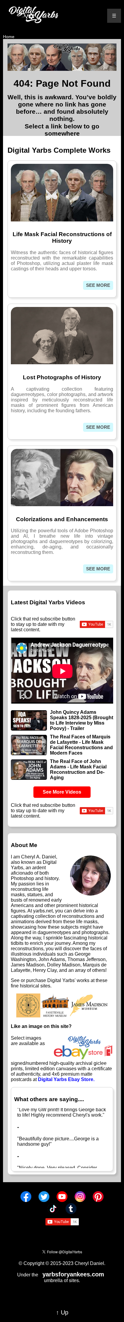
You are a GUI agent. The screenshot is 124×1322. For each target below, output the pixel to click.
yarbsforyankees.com (73, 1274)
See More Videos (62, 792)
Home (8, 36)
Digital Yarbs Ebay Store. (66, 1079)
